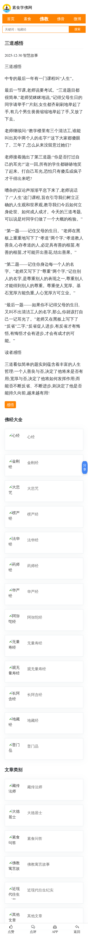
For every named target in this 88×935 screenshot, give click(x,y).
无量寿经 (34, 642)
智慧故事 (30, 55)
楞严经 (32, 514)
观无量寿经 (36, 668)
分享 (84, 467)
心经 (31, 436)
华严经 (32, 591)
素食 (27, 18)
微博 (77, 18)
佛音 (61, 18)
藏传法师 (34, 786)
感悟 (10, 404)
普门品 (32, 746)
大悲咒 (32, 488)
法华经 (32, 539)
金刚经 (32, 462)
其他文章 (34, 915)
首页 (11, 18)
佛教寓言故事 (38, 864)
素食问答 (34, 838)
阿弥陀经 (34, 617)
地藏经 (32, 720)
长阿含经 (34, 694)
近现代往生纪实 (40, 889)
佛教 (44, 18)
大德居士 (34, 812)
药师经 (32, 565)
